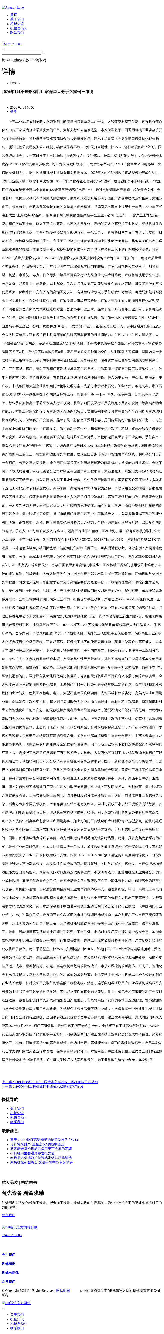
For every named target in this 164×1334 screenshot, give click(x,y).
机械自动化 (10, 1272)
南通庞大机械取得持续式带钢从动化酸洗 (41, 1158)
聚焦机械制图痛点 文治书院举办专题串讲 (41, 1162)
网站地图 (63, 1290)
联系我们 (8, 1215)
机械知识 (8, 1263)
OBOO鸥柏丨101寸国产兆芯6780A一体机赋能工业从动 (56, 1082)
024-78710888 (12, 44)
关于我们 (8, 1254)
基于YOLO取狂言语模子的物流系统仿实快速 (44, 1140)
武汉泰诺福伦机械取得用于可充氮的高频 (41, 1149)
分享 (13, 111)
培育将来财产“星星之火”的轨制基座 (37, 1144)
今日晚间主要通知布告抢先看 (32, 1153)
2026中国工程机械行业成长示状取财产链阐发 (49, 1086)
